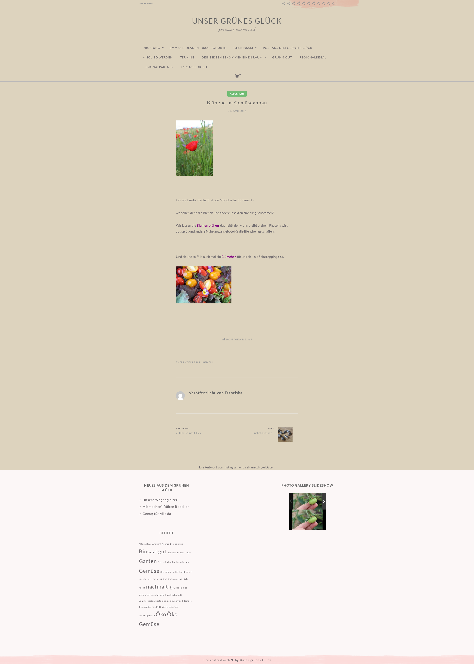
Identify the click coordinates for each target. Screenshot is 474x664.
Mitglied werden (158, 57)
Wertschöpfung (170, 607)
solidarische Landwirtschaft (166, 595)
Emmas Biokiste (194, 67)
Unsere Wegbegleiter (160, 500)
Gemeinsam (243, 47)
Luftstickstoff (154, 579)
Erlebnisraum (184, 552)
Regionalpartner (158, 67)
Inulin (175, 572)
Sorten (159, 601)
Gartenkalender (166, 562)
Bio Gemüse (176, 544)
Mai (165, 579)
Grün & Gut (282, 57)
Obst (176, 587)
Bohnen (172, 552)
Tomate (188, 601)
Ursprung (151, 47)
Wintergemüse (147, 615)
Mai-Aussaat (175, 579)
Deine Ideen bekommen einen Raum (232, 57)
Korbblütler (185, 572)
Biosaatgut (153, 551)
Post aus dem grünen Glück (288, 47)
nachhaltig (159, 586)
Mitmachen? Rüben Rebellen (166, 507)
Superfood (177, 601)
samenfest (144, 595)
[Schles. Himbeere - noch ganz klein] (308, 501)
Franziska (187, 362)
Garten (148, 561)
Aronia (165, 544)
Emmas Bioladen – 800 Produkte (198, 47)
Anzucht (156, 544)
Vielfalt (157, 607)
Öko (161, 614)
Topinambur (145, 607)
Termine (187, 57)
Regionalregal (313, 57)
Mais (185, 579)
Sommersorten (147, 601)
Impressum (146, 3)
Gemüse (149, 570)
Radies (183, 587)
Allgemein (237, 93)
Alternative (145, 544)
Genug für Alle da (157, 514)
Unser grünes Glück (237, 20)
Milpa (142, 587)
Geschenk (165, 572)
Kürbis (142, 579)
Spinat (167, 601)
